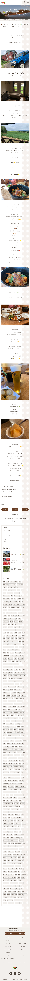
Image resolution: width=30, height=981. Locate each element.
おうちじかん (16, 627)
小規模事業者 (12, 812)
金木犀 (4, 894)
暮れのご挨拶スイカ (13, 826)
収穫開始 (22, 775)
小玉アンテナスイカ (6, 775)
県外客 (9, 758)
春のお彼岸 (5, 857)
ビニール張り (5, 689)
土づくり (18, 778)
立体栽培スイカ (14, 894)
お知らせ (8, 715)
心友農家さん (10, 769)
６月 (16, 874)
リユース (9, 610)
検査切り (15, 729)
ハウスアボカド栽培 (21, 797)
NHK (16, 715)
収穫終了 (4, 778)
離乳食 (18, 726)
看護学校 (23, 792)
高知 (20, 741)
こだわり (4, 903)
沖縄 (9, 817)
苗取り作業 (21, 780)
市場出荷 (9, 709)
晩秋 (23, 891)
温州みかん (5, 806)
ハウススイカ (20, 658)
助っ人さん (5, 647)
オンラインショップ (13, 635)
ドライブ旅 (24, 669)
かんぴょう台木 (22, 786)
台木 (9, 678)
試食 (25, 894)
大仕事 (23, 778)
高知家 (23, 632)
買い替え (4, 627)
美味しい (2, 504)
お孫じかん (15, 763)
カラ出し (11, 669)
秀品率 (14, 778)
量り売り (11, 820)
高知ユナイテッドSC (13, 783)
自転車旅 (9, 735)
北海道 (9, 681)
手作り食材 (15, 883)
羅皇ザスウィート (20, 743)
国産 (18, 706)
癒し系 (12, 843)
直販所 (22, 820)
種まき (21, 675)
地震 (20, 832)
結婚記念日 (10, 760)
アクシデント (5, 746)
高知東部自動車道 (16, 854)
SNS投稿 (4, 854)
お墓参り (11, 834)
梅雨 (19, 874)
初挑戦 (16, 647)
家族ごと (10, 857)
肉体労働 (15, 669)
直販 (12, 598)
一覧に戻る (15, 509)
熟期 (9, 752)
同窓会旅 (15, 797)
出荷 (13, 618)
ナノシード (16, 800)
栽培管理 (4, 687)
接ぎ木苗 (4, 678)
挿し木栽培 (14, 877)
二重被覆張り (16, 789)
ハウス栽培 (5, 604)
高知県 (11, 621)
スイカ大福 (11, 823)
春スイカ (4, 871)
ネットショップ (10, 786)
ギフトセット (16, 664)
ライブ (25, 687)
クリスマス (13, 817)
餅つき (19, 826)
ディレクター (19, 630)
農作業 (16, 632)
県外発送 (4, 769)
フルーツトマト (20, 584)
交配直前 (4, 851)
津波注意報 (24, 832)
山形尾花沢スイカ (6, 692)
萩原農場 (15, 871)
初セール (16, 741)
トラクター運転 (6, 883)
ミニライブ (18, 806)
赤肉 (9, 886)
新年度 (4, 863)
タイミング (14, 752)
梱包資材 (18, 772)
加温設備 (10, 604)
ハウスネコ (15, 709)
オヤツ (17, 888)
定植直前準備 (15, 780)
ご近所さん (17, 809)
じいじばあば (5, 726)
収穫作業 (8, 721)
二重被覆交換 (16, 766)
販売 (10, 618)
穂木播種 (4, 789)
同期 (4, 795)
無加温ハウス (20, 701)
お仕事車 (4, 624)
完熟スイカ (21, 729)
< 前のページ (4, 509)
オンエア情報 (5, 718)
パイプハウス (5, 584)
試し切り (4, 817)
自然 (18, 624)
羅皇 (23, 641)
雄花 (4, 695)
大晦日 (4, 829)
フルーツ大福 (5, 618)
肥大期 (4, 900)
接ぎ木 (8, 684)
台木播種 (16, 786)
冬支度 (19, 695)
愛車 (23, 610)
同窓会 (8, 795)
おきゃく (20, 647)
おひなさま (21, 840)
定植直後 (9, 687)
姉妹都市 (4, 869)
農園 (25, 900)
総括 (21, 886)
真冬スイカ (5, 712)
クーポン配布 (5, 812)
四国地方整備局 (10, 814)
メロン (19, 590)
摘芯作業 (8, 829)
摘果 (9, 843)
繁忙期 (4, 652)
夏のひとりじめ (22, 652)
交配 (8, 652)
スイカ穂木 (10, 789)
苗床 (20, 601)
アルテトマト (12, 840)
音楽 (21, 687)
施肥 (4, 800)
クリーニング (12, 641)
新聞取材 (11, 755)
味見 (4, 738)
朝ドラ (11, 880)
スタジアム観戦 (12, 846)
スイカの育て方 (10, 593)
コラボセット (15, 601)
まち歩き (8, 638)
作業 (21, 721)
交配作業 (12, 615)
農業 (7, 613)
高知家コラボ (5, 840)
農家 (9, 607)
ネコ (20, 581)
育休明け (18, 735)
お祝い (23, 635)
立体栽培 (4, 607)
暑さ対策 (19, 880)
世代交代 (18, 607)
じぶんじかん (5, 846)
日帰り (22, 814)
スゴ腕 (4, 632)
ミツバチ (12, 652)
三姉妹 (4, 860)
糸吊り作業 (11, 698)
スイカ (8, 581)
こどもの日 (11, 874)
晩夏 (21, 684)
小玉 (21, 900)
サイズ (9, 903)
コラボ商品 (23, 615)
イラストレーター (12, 630)
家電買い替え (17, 834)
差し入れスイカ (18, 866)
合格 (4, 721)
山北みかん (5, 704)
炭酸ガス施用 (22, 698)
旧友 (19, 792)
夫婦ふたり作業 (6, 837)
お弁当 (24, 627)
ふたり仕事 (23, 695)
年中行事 (20, 621)
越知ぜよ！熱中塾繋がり (19, 795)
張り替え (4, 658)
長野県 (10, 849)
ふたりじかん (19, 846)
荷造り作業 (23, 706)
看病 (20, 763)
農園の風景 (23, 726)
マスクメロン (10, 658)
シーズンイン (16, 675)
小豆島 (12, 795)
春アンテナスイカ (13, 584)
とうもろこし (23, 769)
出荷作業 (4, 709)
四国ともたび (20, 715)
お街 (18, 687)
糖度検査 (15, 613)
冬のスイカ (22, 732)
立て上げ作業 (13, 692)
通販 (4, 581)
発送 (8, 632)
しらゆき (24, 661)
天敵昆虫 (4, 780)
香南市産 (15, 704)
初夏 (16, 641)
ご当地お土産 (21, 849)
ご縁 (9, 647)
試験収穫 (14, 706)
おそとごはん (20, 613)
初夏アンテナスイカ (20, 897)
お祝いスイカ (23, 851)
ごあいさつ (19, 610)
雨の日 (22, 749)
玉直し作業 (5, 792)
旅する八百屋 (20, 894)
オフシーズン (16, 593)
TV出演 (18, 732)
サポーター (20, 783)
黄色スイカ (21, 760)
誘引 (4, 834)
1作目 (4, 684)
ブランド (16, 903)
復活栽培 (9, 778)
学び (15, 598)
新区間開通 (9, 854)
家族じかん (18, 829)
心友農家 (4, 587)
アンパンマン (5, 880)
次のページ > (25, 509)
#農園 (24, 518)
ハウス (23, 650)
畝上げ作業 (10, 675)
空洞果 (24, 752)
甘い (21, 903)
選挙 (20, 789)
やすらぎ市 (5, 823)
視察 (18, 692)
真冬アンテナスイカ (11, 587)
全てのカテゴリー (7, 530)
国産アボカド (19, 817)
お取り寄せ (6, 539)
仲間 (4, 613)
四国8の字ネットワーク (7, 749)
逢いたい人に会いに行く (20, 812)
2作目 (12, 809)
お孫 (25, 721)
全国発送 (24, 741)
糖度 (13, 903)
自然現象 (7, 772)
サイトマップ (22, 962)
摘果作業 (17, 615)
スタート (8, 863)
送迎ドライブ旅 (6, 729)
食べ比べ (4, 758)
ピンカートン (5, 820)
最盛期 (13, 886)
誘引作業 (9, 780)
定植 (9, 615)
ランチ (19, 635)
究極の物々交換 (17, 769)
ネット (17, 655)
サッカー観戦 (5, 783)
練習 (11, 883)
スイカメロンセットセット (8, 667)
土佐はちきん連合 (16, 749)
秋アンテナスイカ (6, 595)
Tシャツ (9, 661)
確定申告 (12, 721)
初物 (11, 800)
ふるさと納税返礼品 (6, 803)
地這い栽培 (23, 871)
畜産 (12, 595)
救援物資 (21, 766)
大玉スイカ (6, 533)
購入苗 (24, 681)
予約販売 (21, 809)
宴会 (25, 647)
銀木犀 (8, 894)
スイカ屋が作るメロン (20, 738)
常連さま (4, 590)
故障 (14, 604)
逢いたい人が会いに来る (7, 797)
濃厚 (23, 857)
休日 (17, 595)
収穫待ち (23, 772)
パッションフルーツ (6, 877)
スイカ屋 (22, 672)
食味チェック (14, 758)
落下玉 (10, 792)
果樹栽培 (11, 689)
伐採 (4, 715)
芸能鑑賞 (17, 837)
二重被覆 (14, 701)
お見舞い (9, 706)
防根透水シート (10, 851)
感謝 (13, 647)
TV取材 (12, 715)
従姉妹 (21, 888)
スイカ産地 (10, 871)
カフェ (11, 644)
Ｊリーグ (15, 857)
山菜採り (11, 900)
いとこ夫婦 (5, 849)
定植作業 (14, 687)
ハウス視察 (24, 763)
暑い (20, 669)
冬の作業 (19, 891)
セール (13, 738)
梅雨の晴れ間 (24, 874)
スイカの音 (5, 752)
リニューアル (10, 627)
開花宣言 (12, 860)
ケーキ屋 (23, 823)
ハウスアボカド (6, 888)
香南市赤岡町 (16, 712)
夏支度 (16, 746)
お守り (14, 735)
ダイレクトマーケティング (16, 681)
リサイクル (23, 607)
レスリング (5, 866)
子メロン (4, 760)
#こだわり (15, 521)
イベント (15, 621)
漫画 (22, 590)
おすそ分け (5, 763)
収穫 (10, 601)
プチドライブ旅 (21, 638)
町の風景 (8, 743)
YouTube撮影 (16, 803)
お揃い (13, 661)
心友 (4, 635)
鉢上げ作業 (13, 678)
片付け (21, 667)
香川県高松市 (17, 814)
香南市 (20, 800)
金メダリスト (11, 866)
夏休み (17, 886)
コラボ (24, 630)
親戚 (7, 635)
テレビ (4, 732)
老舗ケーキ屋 (5, 826)
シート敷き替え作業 (10, 723)
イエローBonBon (6, 655)
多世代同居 (13, 607)
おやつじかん (5, 755)
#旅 (5, 518)
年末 (23, 826)
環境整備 (4, 706)
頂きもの (17, 684)
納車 (19, 618)
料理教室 (10, 806)
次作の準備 (21, 869)
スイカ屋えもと (19, 863)
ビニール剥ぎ (5, 669)
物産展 (9, 869)
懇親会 (13, 650)
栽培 (15, 900)
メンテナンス (5, 641)
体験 (18, 672)
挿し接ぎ (12, 684)
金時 (20, 641)
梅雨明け (15, 880)
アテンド (4, 675)
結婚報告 (11, 832)
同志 (16, 840)
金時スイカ (19, 752)
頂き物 (18, 604)
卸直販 (4, 743)
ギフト (5, 537)
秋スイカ (4, 701)
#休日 (16, 518)
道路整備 (8, 650)
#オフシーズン (10, 518)
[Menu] (27, 2)
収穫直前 (9, 891)
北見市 (23, 866)
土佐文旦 (4, 615)
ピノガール (12, 655)
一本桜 (8, 860)
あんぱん (22, 877)
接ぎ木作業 (15, 792)
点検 (4, 638)
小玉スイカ (18, 650)
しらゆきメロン (6, 741)
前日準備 (8, 695)
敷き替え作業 (17, 851)
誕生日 (12, 638)
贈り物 (24, 903)
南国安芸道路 (23, 854)
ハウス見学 (20, 758)
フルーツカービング (17, 689)
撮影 (20, 661)
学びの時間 (21, 746)
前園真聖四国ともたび (11, 732)
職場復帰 (23, 735)
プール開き (21, 883)
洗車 (20, 718)
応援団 (24, 886)
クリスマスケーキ (17, 823)
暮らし (23, 598)
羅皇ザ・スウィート (17, 644)
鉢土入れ (11, 741)
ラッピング (5, 630)
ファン (21, 587)
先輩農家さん (5, 766)
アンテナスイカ (7, 535)
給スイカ (4, 735)
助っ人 (4, 650)
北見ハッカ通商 (14, 869)
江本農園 (13, 863)
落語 (21, 837)
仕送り (24, 843)
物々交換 (10, 763)
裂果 (4, 723)
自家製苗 (4, 786)
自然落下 (14, 891)
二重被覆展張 (13, 695)
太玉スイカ (15, 760)
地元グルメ (11, 672)
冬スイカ (9, 701)
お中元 (7, 664)
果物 (13, 888)
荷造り (12, 632)
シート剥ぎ (17, 723)
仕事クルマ (24, 718)
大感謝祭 (14, 897)
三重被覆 (10, 712)
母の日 (15, 590)
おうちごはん (5, 601)
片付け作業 (15, 718)
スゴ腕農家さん (19, 678)
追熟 (15, 820)
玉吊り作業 (5, 698)
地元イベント (22, 712)
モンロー (4, 891)
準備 (23, 644)
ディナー (16, 652)
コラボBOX (10, 704)
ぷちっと (19, 709)
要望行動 (4, 814)
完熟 (18, 820)
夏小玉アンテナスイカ (16, 775)
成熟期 (11, 729)
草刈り (8, 800)
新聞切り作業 (13, 772)
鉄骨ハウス (16, 581)
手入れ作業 (16, 698)
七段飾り (4, 843)
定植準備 (17, 721)
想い (19, 871)
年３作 (11, 664)
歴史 (22, 755)
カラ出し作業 (5, 832)
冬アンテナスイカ (6, 598)
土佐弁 (18, 877)
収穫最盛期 (5, 897)
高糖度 (19, 857)
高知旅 (11, 718)
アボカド (20, 704)
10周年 (10, 897)
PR (12, 803)
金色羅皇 (13, 743)
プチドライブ (5, 644)
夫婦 (21, 595)
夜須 (13, 746)
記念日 (11, 613)
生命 (9, 624)
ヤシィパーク (5, 874)
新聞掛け (4, 661)
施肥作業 (15, 832)
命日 (7, 834)
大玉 (11, 581)
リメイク (4, 610)
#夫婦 (20, 518)
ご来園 (19, 632)
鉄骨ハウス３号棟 (6, 809)
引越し (12, 624)
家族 (17, 587)
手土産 (11, 766)
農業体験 (19, 598)
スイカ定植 (12, 837)
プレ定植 (22, 834)
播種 (24, 675)
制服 (17, 661)
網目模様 (21, 655)
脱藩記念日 (8, 738)
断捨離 (14, 610)
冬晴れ (13, 829)
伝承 (15, 672)
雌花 (24, 692)
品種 (18, 900)
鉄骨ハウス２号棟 (18, 843)
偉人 (16, 638)
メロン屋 (4, 681)
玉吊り (15, 658)
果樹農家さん (15, 849)
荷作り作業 (22, 803)
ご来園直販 (5, 886)
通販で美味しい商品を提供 (7, 496)
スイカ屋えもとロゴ (19, 860)
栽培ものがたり (17, 755)
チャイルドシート (13, 726)
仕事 (6, 672)
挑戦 (24, 704)
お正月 (23, 829)
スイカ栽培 (16, 667)
